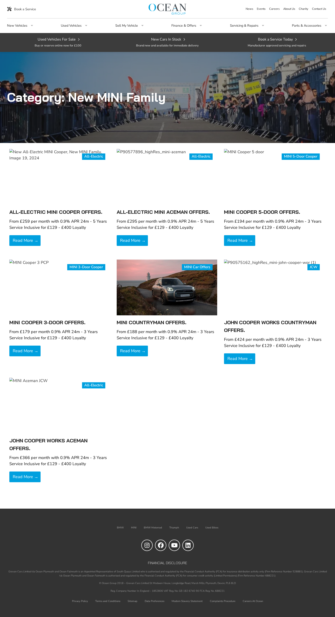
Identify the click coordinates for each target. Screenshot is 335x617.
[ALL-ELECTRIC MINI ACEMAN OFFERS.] (167, 176)
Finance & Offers (183, 26)
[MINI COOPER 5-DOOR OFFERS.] (274, 176)
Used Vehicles (71, 26)
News (249, 9)
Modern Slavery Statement (187, 601)
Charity (303, 9)
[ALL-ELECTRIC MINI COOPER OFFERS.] (59, 176)
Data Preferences (154, 601)
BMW (120, 527)
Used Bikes (211, 527)
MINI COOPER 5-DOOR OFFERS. (262, 212)
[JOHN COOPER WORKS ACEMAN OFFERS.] (59, 405)
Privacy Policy (80, 601)
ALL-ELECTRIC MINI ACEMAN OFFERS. (163, 212)
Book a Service (24, 9)
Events (261, 9)
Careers (274, 9)
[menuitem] (249, 9)
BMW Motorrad (153, 527)
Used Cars (192, 527)
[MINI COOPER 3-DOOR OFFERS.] (59, 287)
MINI (134, 527)
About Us (289, 9)
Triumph (174, 527)
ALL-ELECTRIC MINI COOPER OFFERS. (55, 212)
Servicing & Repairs (244, 26)
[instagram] (147, 545)
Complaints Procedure (222, 601)
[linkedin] (188, 545)
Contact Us (319, 9)
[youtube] (174, 545)
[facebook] (160, 545)
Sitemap (132, 601)
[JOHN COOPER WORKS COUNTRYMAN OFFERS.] (274, 287)
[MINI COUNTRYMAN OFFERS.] (167, 287)
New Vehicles (17, 26)
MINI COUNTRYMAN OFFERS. (151, 322)
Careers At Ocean (253, 601)
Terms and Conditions (107, 601)
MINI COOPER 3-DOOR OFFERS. (47, 322)
